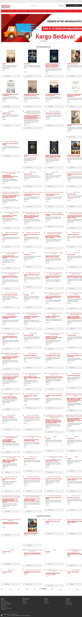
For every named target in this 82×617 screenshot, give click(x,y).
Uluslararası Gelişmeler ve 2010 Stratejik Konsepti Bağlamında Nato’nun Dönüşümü (31, 216)
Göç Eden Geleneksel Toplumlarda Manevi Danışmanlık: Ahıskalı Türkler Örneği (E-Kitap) (10, 377)
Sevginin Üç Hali (6, 113)
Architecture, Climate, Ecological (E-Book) (10, 144)
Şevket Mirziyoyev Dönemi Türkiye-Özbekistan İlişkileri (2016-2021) (32, 377)
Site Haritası (25, 603)
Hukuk (4, 10)
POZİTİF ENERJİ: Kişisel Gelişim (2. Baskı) (32, 275)
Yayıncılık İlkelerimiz (4, 601)
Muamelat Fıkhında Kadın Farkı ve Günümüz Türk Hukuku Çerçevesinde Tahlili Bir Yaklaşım (32, 500)
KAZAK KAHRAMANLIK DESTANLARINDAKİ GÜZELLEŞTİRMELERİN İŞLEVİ (9, 440)
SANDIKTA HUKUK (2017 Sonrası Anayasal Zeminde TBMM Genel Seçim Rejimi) (53, 297)
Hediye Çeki (46, 601)
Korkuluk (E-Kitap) (71, 335)
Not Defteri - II (70, 438)
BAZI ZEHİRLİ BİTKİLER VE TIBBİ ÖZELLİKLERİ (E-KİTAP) (31, 440)
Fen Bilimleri (24, 10)
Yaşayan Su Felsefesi (7, 571)
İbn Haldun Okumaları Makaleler (10, 294)
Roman (59, 10)
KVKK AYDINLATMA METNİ (5, 604)
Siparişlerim (68, 601)
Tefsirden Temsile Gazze (73, 234)
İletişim (76, 10)
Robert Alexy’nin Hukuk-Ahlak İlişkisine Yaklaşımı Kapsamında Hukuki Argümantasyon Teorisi (53, 156)
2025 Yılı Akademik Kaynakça (6, 603)
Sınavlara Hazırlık (66, 10)
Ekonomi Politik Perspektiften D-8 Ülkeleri (54, 498)
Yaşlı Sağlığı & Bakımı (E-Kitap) (53, 355)
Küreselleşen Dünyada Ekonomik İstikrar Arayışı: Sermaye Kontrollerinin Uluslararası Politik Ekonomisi (10, 500)
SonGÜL (4, 63)
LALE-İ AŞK (48, 438)
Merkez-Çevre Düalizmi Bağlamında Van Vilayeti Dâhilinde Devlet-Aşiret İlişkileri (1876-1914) (10, 196)
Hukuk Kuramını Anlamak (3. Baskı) (32, 478)
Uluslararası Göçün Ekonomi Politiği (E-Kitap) (54, 215)
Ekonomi (50, 10)
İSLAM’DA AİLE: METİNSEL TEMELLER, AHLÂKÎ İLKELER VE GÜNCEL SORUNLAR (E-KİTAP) (74, 317)
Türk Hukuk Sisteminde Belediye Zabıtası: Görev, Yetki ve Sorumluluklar (31, 317)
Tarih (72, 10)
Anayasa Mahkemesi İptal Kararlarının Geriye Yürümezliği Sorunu (74, 554)
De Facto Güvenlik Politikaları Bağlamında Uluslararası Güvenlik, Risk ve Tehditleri (54, 236)
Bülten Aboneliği (69, 604)
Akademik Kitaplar (10, 10)
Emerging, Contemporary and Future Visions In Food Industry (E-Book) (10, 277)
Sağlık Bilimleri (31, 10)
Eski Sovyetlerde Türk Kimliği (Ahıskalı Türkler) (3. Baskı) (52, 256)
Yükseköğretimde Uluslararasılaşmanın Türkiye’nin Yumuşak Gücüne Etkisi (10, 176)
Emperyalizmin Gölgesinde (73, 375)
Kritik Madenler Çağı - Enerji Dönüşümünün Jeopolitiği (73, 296)
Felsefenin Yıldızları (71, 194)
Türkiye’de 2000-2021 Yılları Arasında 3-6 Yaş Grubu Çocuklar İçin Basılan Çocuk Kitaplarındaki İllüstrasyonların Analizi (53, 421)
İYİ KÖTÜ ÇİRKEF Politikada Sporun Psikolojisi (32, 572)
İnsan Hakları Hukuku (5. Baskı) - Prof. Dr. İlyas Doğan (53, 573)
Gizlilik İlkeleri (3, 605)
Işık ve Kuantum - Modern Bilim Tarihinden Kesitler (53, 95)
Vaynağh (69, 458)
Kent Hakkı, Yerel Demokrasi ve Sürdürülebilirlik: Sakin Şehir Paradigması (9, 317)
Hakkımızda (3, 600)
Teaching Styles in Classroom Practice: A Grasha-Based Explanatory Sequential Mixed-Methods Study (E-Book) (53, 65)
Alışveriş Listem (68, 603)
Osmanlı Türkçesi (6, 551)
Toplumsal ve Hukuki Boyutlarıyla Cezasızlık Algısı (32, 194)
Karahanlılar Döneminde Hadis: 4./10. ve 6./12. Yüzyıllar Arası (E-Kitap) (10, 337)
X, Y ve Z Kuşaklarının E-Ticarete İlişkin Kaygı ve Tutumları (53, 460)
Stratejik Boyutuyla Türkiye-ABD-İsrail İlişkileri (10, 95)
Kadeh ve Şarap (49, 174)
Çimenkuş (48, 551)
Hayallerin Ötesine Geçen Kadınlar (54, 478)
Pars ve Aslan (27, 63)
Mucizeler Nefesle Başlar (73, 571)
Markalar (45, 600)
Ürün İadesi (25, 601)
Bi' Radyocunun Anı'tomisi (73, 497)
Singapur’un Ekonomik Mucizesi (53, 113)
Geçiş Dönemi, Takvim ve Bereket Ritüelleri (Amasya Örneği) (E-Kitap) (54, 277)
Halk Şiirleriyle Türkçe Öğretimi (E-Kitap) (32, 235)
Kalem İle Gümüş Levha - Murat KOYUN (53, 522)
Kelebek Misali (27, 254)
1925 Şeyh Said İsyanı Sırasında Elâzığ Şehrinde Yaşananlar (31, 95)
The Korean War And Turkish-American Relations (53, 194)
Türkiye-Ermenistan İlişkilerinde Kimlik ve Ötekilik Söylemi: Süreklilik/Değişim (9, 461)
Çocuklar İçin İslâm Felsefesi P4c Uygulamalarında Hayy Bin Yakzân (10, 523)
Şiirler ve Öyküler (28, 174)
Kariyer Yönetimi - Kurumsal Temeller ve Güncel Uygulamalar (10, 397)
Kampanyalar (46, 603)
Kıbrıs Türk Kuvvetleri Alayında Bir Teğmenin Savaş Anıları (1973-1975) (54, 377)
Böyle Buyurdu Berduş (72, 63)
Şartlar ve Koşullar (4, 607)
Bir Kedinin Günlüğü (28, 335)
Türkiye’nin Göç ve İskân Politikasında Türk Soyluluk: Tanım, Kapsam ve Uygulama (54, 337)
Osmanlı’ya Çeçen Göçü (29, 458)
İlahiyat (55, 10)
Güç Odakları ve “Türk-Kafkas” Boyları (31, 155)
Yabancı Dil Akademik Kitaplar (41, 10)
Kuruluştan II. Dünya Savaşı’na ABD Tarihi (54, 396)
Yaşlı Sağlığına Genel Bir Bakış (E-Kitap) (10, 235)
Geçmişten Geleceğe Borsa (30, 355)
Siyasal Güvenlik (71, 254)
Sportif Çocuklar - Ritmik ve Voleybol (30, 396)
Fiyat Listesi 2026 (4, 609)
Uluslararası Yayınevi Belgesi (6, 608)
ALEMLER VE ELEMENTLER (8, 417)
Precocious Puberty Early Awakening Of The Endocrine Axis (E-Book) (10, 257)
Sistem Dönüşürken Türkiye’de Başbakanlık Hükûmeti (9, 216)
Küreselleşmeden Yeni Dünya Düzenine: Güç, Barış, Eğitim (74, 155)
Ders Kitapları (18, 10)
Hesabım (67, 600)
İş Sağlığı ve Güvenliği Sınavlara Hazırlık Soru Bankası (53, 317)
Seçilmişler (26, 294)
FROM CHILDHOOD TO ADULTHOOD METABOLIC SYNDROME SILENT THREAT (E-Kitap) (10, 357)
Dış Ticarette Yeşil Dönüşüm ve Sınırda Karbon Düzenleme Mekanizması (74, 95)
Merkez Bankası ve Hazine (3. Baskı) (9, 479)
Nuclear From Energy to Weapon (32, 417)
